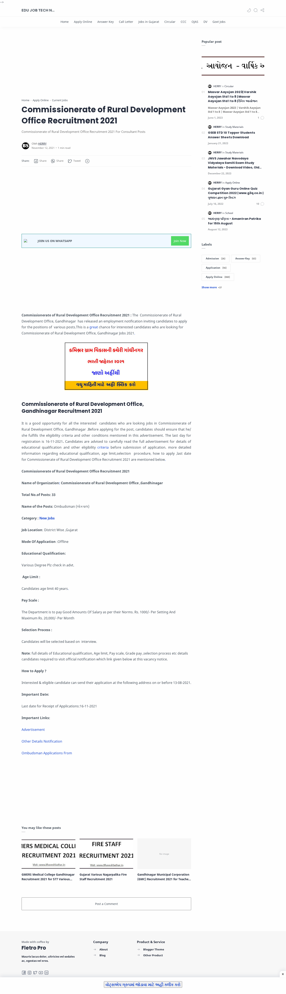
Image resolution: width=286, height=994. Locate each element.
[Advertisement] (106, 68)
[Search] (256, 10)
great (94, 327)
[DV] (205, 22)
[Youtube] (41, 972)
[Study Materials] (234, 127)
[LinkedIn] (46, 972)
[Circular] (169, 22)
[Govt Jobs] (219, 22)
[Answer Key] (105, 22)
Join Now (180, 241)
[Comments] (261, 118)
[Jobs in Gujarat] (148, 22)
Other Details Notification (42, 741)
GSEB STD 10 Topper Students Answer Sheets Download (231, 135)
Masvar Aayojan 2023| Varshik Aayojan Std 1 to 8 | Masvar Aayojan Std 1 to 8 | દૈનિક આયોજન (232, 96)
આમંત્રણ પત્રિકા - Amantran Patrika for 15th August (234, 221)
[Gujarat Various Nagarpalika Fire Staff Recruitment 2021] (106, 853)
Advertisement (33, 729)
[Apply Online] (83, 22)
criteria (103, 447)
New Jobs (47, 518)
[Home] (65, 22)
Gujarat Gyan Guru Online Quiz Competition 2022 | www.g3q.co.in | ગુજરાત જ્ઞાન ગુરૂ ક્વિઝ (235, 193)
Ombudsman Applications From (47, 753)
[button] (249, 10)
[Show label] (212, 287)
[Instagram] (29, 972)
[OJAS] (195, 22)
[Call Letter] (126, 22)
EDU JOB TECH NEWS (38, 10)
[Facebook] (24, 972)
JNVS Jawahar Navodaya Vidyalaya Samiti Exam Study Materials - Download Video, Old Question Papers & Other (233, 163)
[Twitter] (35, 972)
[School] (229, 213)
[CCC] (183, 22)
